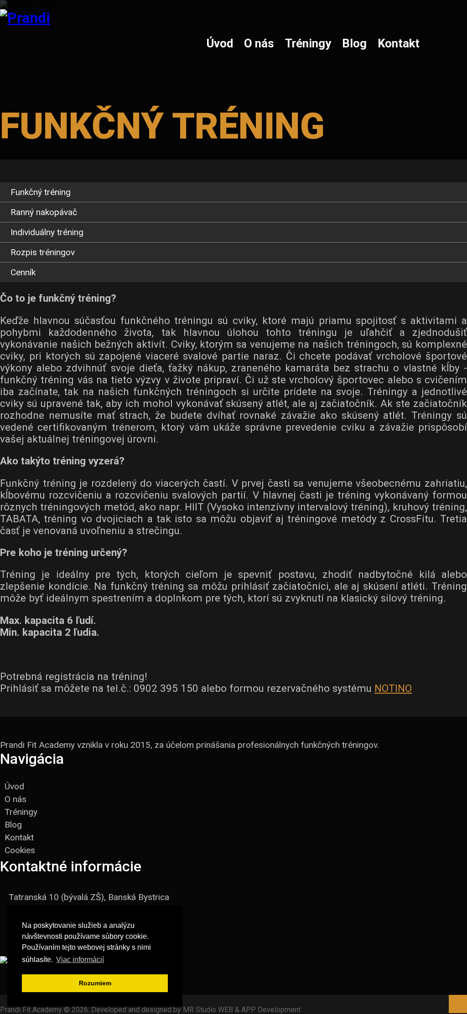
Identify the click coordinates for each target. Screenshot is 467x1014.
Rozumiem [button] (95, 983)
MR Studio (199, 1009)
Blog (354, 43)
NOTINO (393, 688)
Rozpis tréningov (42, 252)
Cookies (20, 850)
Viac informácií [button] (80, 959)
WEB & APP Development (259, 1009)
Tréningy (308, 43)
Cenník (23, 272)
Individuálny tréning (46, 232)
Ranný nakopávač (43, 212)
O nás (259, 43)
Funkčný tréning (40, 192)
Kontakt (399, 43)
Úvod (220, 43)
